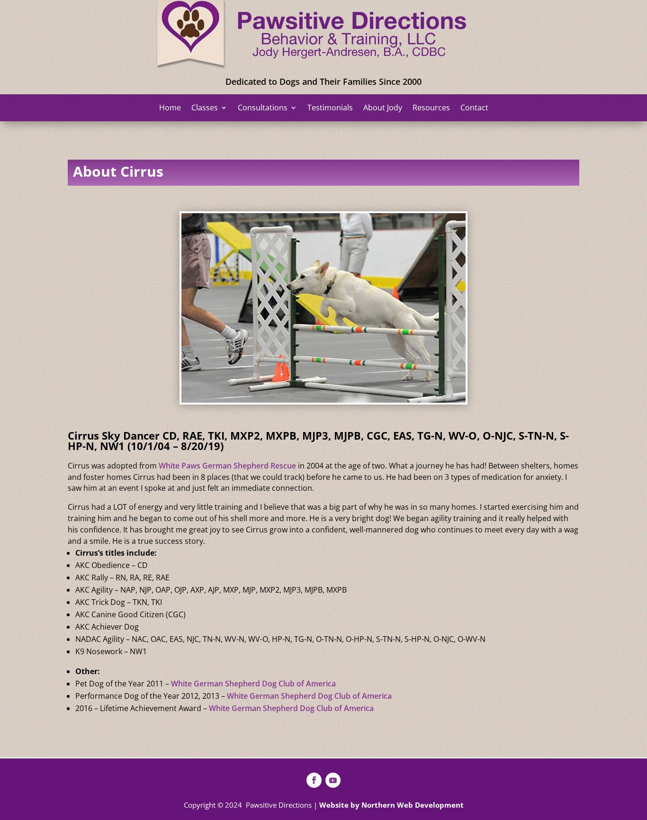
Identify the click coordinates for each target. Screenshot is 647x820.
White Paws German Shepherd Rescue (227, 465)
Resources (431, 108)
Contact (474, 108)
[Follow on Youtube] (333, 780)
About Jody (382, 108)
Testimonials (330, 108)
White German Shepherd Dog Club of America (253, 683)
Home (170, 108)
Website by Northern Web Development (391, 805)
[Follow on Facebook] (314, 780)
